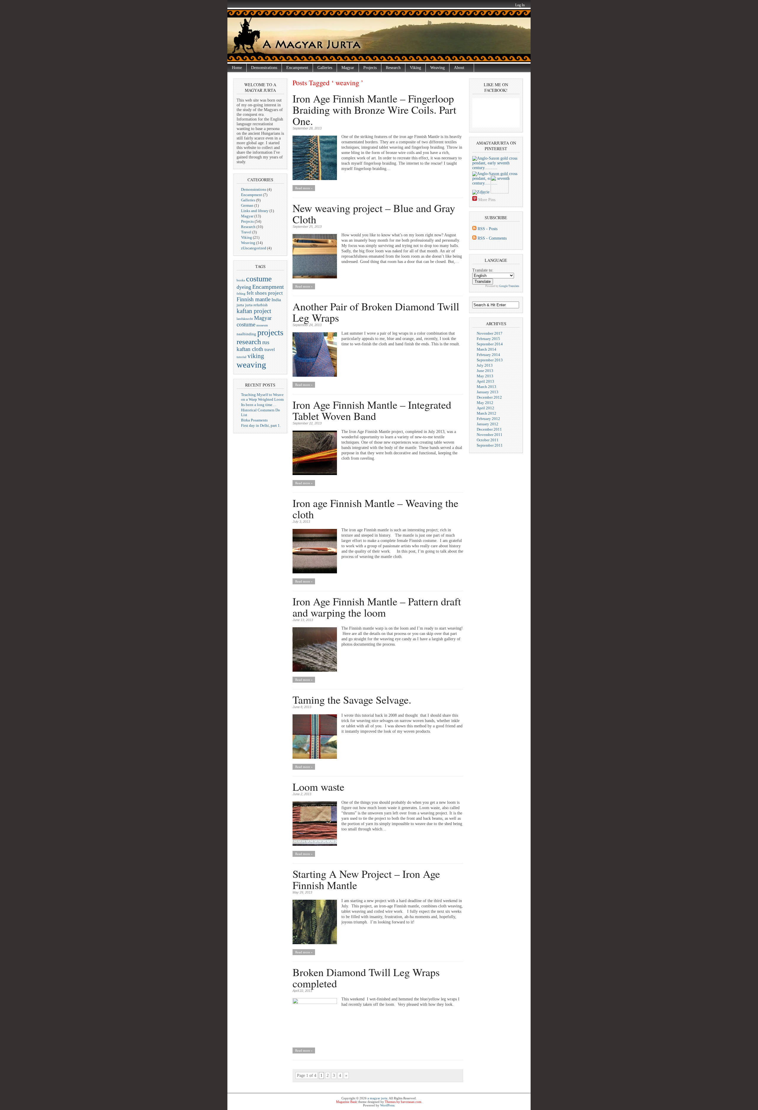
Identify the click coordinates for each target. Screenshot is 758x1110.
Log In (520, 5)
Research (393, 67)
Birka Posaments (254, 420)
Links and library (255, 210)
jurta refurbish (256, 305)
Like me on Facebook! (496, 87)
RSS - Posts (487, 229)
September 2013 (490, 360)
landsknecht (245, 318)
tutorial (241, 357)
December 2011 (489, 429)
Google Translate (509, 286)
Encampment (297, 67)
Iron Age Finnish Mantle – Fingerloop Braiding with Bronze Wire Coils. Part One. (374, 109)
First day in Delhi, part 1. (261, 425)
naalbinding (246, 334)
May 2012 (485, 402)
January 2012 (487, 424)
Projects (370, 67)
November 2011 (489, 434)
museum (262, 325)
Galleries (324, 67)
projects (270, 332)
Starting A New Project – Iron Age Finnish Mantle (366, 879)
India (276, 299)
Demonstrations (264, 67)
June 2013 (485, 370)
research (249, 341)
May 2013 (485, 376)
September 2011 (490, 445)
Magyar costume (254, 321)
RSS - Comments (492, 238)
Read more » (304, 188)
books (241, 280)
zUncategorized (253, 248)
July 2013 (485, 365)
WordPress (387, 1105)
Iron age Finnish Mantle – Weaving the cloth (375, 508)
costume (259, 278)
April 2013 (485, 381)
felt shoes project (265, 293)
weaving (251, 364)
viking (256, 356)
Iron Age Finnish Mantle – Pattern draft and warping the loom (377, 607)
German (247, 205)
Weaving (437, 67)
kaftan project (254, 311)
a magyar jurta (377, 1098)
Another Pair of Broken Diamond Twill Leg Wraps (376, 312)
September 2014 (490, 344)
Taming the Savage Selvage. (352, 699)
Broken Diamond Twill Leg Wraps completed (366, 977)
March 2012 (486, 413)
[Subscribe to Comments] (474, 238)
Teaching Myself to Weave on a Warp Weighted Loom (262, 397)
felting (241, 293)
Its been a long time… (258, 404)
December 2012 (489, 397)
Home (237, 67)
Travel (246, 232)
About (456, 67)
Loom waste (318, 786)
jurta (240, 305)
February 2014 (488, 354)
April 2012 (485, 408)
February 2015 (488, 338)
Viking (415, 67)
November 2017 (489, 333)
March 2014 (486, 349)
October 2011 (488, 440)
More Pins (486, 200)
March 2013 (486, 386)
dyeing (244, 287)
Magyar (347, 67)
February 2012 (488, 418)
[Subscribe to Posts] (474, 229)
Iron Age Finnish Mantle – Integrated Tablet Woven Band (372, 410)
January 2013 (487, 392)
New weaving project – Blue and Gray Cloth (374, 213)
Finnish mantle (253, 299)
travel (269, 349)
